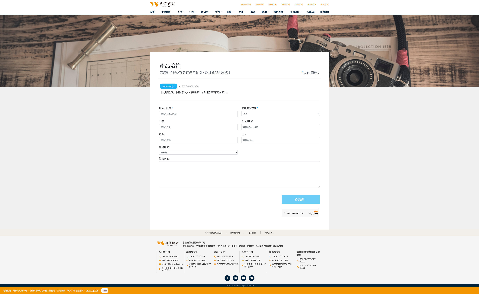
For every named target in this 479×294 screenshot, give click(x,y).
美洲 (217, 11)
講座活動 (273, 4)
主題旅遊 (295, 11)
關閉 (105, 290)
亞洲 (241, 11)
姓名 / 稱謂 (166, 108)
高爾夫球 (310, 11)
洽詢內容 (164, 158)
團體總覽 (260, 4)
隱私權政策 (235, 233)
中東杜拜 (166, 11)
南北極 (205, 11)
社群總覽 (252, 233)
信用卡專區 (246, 4)
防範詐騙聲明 (92, 290)
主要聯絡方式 (249, 108)
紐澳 (192, 11)
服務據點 (164, 147)
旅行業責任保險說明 (213, 233)
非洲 (180, 11)
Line (243, 134)
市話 (161, 134)
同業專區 (286, 4)
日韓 (229, 11)
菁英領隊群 (269, 233)
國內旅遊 (279, 11)
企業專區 (299, 4)
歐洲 (152, 11)
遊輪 (264, 11)
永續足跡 (312, 4)
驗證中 (302, 199)
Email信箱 (247, 121)
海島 (253, 11)
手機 (161, 121)
